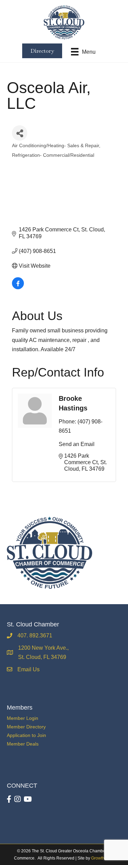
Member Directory (26, 726)
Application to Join (26, 735)
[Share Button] (19, 133)
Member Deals (23, 744)
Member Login (22, 718)
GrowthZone (102, 858)
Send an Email (77, 444)
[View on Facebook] (18, 287)
